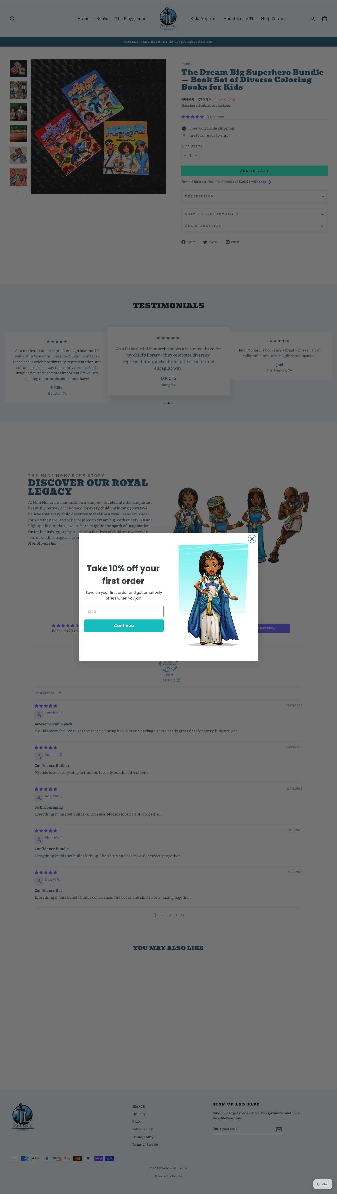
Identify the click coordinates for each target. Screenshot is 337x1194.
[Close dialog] (252, 539)
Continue (124, 625)
